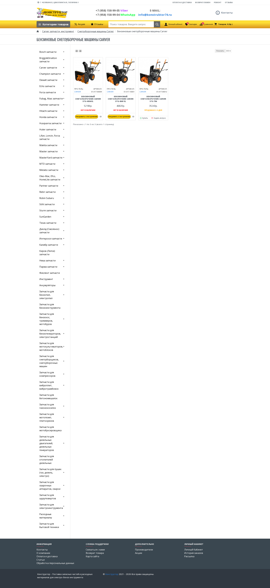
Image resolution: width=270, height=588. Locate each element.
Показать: (220, 51)
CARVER (77, 91)
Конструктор (111, 574)
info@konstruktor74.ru (155, 15)
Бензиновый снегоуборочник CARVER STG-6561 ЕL (120, 98)
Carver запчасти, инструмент (58, 31)
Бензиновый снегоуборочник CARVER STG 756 (153, 98)
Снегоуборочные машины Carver (95, 31)
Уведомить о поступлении (86, 117)
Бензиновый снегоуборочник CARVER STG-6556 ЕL (88, 98)
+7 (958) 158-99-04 (115, 15)
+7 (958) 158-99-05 (112, 10)
